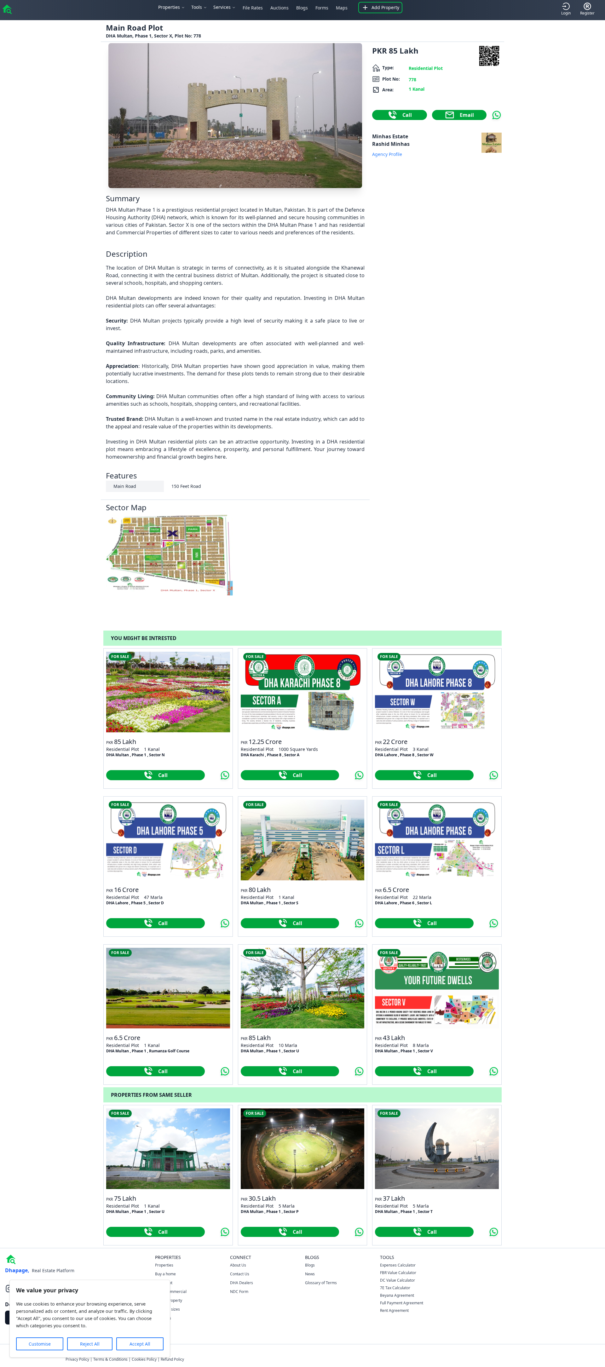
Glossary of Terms (321, 1282)
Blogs (302, 8)
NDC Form (239, 1291)
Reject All (90, 1344)
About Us (238, 1265)
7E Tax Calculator (395, 1287)
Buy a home (165, 1274)
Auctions (279, 8)
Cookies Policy (144, 1359)
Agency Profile (387, 154)
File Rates (253, 8)
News (310, 1274)
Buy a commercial (171, 1291)
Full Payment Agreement (401, 1303)
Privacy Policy (77, 1359)
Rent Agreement (394, 1310)
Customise (40, 1344)
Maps (342, 8)
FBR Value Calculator (398, 1272)
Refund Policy (172, 1359)
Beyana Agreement (397, 1295)
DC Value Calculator (397, 1280)
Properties (164, 1265)
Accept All (140, 1344)
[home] (7, 8)
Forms (321, 8)
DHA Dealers (241, 1282)
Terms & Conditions (110, 1359)
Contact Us (239, 1274)
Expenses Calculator (398, 1265)
